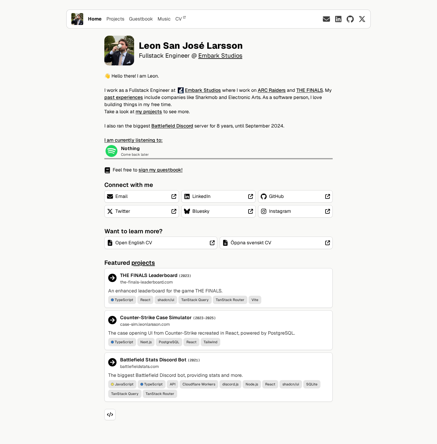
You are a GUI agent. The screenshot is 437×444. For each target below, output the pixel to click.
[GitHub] (350, 19)
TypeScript (124, 299)
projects (143, 263)
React (145, 299)
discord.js (230, 384)
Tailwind (210, 342)
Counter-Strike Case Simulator (156, 317)
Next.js (146, 342)
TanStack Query (195, 299)
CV (178, 19)
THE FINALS (309, 90)
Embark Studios (220, 55)
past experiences (123, 97)
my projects (149, 111)
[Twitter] (362, 19)
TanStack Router (230, 299)
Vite (254, 299)
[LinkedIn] (338, 19)
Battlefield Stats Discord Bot (153, 360)
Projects (115, 19)
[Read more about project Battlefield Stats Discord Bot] (218, 377)
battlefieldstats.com (139, 366)
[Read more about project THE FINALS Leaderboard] (218, 288)
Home (95, 19)
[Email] (326, 19)
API (172, 384)
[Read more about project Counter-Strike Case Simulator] (218, 330)
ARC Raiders (272, 90)
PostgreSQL (169, 342)
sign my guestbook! (161, 170)
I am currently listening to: (133, 140)
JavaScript (124, 384)
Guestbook (141, 19)
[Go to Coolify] (110, 414)
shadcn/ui (166, 299)
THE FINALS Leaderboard (148, 275)
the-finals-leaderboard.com (146, 282)
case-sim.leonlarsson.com (145, 324)
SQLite (311, 384)
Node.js (252, 384)
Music (164, 19)
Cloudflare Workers (199, 384)
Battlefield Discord (172, 126)
